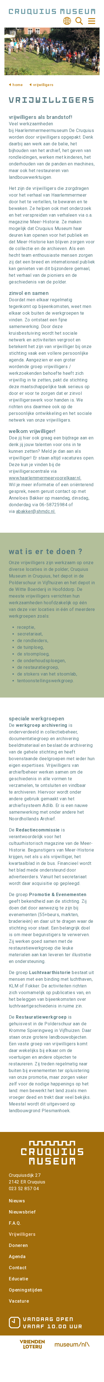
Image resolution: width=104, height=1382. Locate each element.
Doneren (18, 1245)
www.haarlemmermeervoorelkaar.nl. (45, 478)
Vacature (19, 1301)
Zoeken (79, 21)
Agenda (17, 1256)
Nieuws (17, 1201)
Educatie (18, 1278)
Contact (18, 1267)
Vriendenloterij (32, 1344)
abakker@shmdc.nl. (35, 511)
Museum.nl (72, 1344)
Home (17, 85)
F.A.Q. (15, 1223)
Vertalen (67, 21)
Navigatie (91, 21)
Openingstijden (25, 1290)
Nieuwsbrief (22, 1212)
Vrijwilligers (22, 1234)
